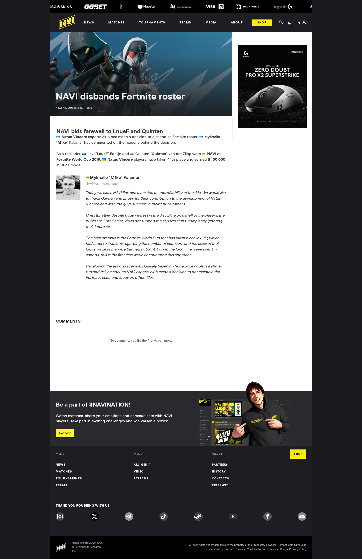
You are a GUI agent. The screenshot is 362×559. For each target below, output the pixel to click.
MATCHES (64, 471)
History (219, 471)
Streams (141, 478)
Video (139, 471)
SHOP (298, 454)
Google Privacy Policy (293, 549)
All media (142, 464)
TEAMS (61, 485)
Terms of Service (235, 549)
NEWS (61, 464)
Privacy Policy (214, 549)
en (298, 23)
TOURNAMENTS (69, 478)
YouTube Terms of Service (262, 549)
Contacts (220, 478)
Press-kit (220, 485)
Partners (220, 464)
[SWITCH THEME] (289, 23)
